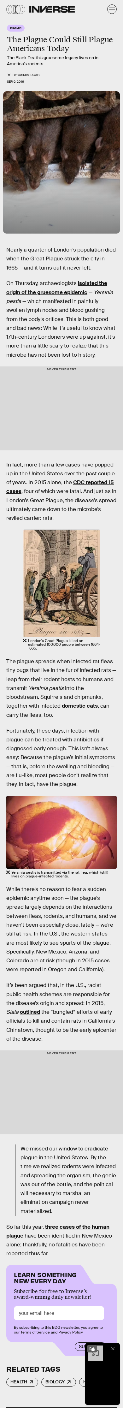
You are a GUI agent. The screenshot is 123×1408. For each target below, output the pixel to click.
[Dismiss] (113, 1348)
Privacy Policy (70, 1332)
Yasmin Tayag (28, 75)
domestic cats (80, 706)
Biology (55, 1382)
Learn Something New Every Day (45, 1277)
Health (18, 1382)
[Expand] (92, 1348)
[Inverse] (52, 9)
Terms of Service (35, 1332)
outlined (30, 1012)
